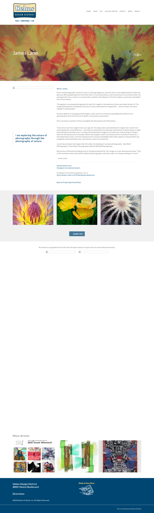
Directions (18, 493)
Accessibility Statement (135, 509)
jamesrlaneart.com (64, 165)
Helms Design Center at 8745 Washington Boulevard (76, 175)
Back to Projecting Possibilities (69, 182)
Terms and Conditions (122, 509)
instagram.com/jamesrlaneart (68, 168)
